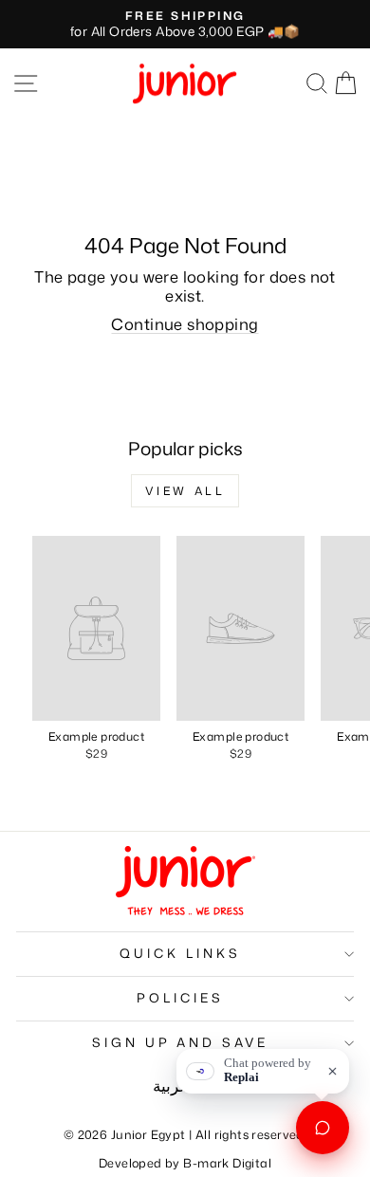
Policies (180, 997)
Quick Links (180, 953)
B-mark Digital (227, 1162)
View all (185, 491)
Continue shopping (184, 324)
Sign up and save (180, 1042)
